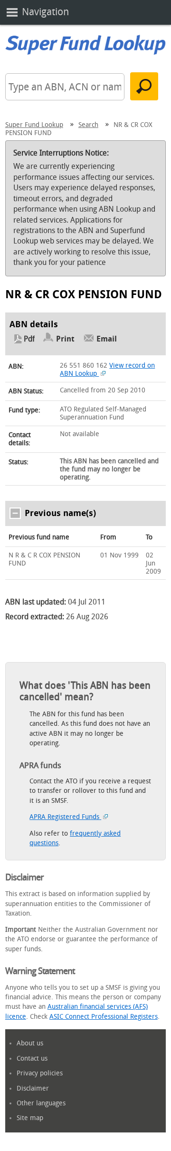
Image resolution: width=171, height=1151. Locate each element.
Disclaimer (33, 1088)
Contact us (32, 1058)
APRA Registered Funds (65, 817)
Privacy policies (40, 1073)
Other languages (41, 1103)
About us (30, 1043)
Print (65, 338)
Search (88, 125)
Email (106, 338)
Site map (30, 1118)
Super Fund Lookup (34, 125)
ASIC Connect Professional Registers (103, 1017)
